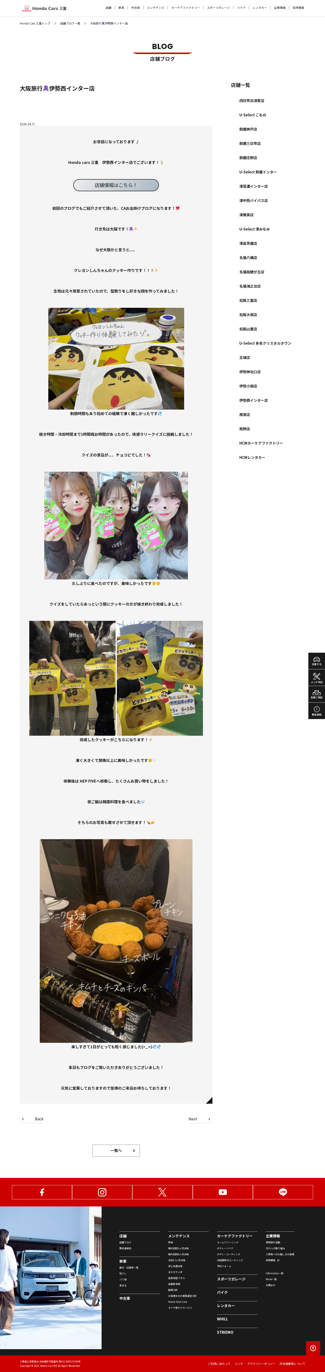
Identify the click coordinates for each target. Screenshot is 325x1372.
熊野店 (244, 428)
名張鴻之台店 (250, 286)
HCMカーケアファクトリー (261, 443)
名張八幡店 (248, 257)
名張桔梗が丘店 (251, 271)
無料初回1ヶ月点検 (178, 1248)
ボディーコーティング (228, 1254)
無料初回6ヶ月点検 (178, 1254)
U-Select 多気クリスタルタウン (265, 343)
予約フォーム (224, 1266)
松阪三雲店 (248, 300)
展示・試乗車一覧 (128, 1267)
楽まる (123, 1285)
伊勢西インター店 (253, 400)
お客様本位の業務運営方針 (182, 1296)
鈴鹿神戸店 (248, 129)
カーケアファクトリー (185, 7)
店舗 (108, 7)
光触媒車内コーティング (230, 1260)
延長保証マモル (176, 1278)
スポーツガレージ (218, 7)
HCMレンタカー (252, 457)
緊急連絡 (316, 714)
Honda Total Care (177, 1301)
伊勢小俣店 (248, 385)
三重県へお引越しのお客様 (280, 1254)
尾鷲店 (244, 414)
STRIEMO (225, 1332)
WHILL (222, 1318)
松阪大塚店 (248, 314)
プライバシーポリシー (261, 1364)
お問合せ (270, 1285)
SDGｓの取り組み (275, 1248)
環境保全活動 (273, 1242)
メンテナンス (155, 7)
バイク (241, 7)
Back (39, 1119)
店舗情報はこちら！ (116, 184)
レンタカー (260, 7)
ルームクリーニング (227, 1242)
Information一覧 (274, 1273)
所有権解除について (292, 1364)
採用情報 (298, 7)
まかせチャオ (175, 1272)
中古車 (135, 7)
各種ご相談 (317, 697)
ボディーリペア (225, 1248)
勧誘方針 (173, 1290)
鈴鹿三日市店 (250, 143)
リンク (238, 1364)
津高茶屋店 (248, 243)
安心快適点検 (175, 1266)
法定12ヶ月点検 (176, 1260)
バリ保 (123, 1279)
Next (193, 1119)
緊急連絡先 (125, 1248)
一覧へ (116, 1150)
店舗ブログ (125, 1242)
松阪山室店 (248, 328)
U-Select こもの (252, 114)
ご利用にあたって (219, 1364)
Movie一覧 (271, 1279)
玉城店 (244, 357)
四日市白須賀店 (251, 100)
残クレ (123, 1273)
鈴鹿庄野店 (248, 157)
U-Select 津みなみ (254, 228)
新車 (121, 7)
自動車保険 (174, 1284)
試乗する (316, 664)
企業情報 (280, 7)
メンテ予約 (317, 682)
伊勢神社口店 (250, 371)
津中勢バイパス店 (253, 200)
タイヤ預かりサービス (180, 1307)
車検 (170, 1242)
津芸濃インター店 (253, 186)
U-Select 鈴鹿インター (258, 171)
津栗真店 (246, 214)
